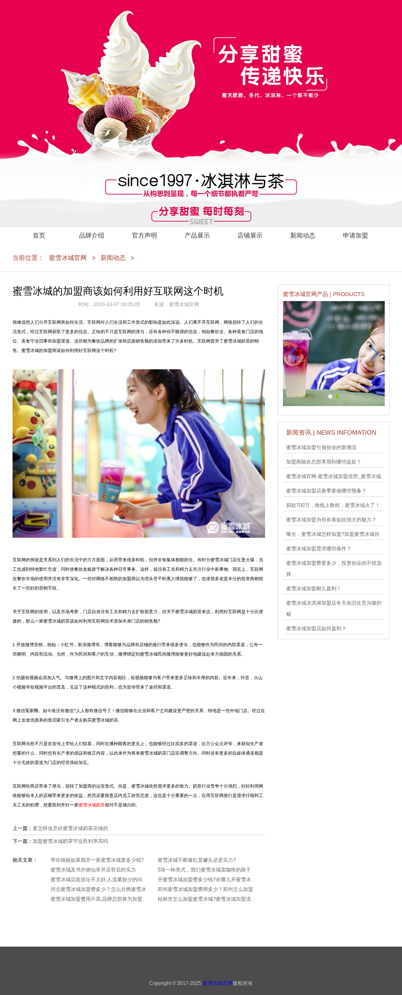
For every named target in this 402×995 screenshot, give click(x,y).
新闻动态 (302, 235)
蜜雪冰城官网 (68, 257)
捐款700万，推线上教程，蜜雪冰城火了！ (333, 505)
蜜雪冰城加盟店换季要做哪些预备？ (326, 490)
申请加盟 (355, 235)
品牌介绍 (91, 235)
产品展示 (197, 235)
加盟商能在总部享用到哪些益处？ (323, 462)
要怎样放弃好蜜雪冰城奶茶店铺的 (70, 828)
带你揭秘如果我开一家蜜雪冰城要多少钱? (97, 860)
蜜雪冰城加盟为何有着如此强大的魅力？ (331, 519)
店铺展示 (250, 235)
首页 (39, 235)
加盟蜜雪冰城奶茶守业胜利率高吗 (70, 841)
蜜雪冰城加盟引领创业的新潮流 (321, 447)
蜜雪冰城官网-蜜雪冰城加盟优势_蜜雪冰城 (333, 476)
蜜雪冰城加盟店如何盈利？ (316, 628)
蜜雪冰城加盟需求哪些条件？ (318, 548)
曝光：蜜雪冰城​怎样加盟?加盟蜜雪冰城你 (332, 534)
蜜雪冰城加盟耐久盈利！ (313, 588)
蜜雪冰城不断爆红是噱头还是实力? (197, 860)
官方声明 (144, 235)
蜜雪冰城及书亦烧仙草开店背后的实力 (93, 869)
